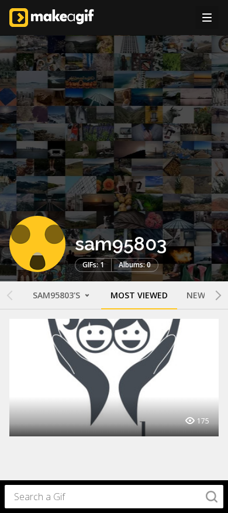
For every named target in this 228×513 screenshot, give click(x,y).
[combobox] (114, 496)
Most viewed (139, 295)
